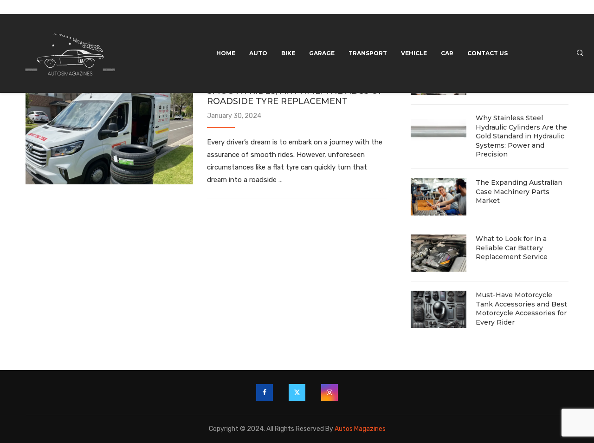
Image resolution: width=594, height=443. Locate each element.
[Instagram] (329, 392)
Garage (322, 53)
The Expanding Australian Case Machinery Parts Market (519, 191)
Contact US (487, 53)
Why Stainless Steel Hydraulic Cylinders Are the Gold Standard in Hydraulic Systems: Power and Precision (521, 136)
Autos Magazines (360, 429)
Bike (288, 53)
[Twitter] (297, 392)
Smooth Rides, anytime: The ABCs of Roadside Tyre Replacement (295, 96)
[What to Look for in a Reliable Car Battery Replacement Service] (438, 253)
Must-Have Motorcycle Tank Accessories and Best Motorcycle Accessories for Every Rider (521, 308)
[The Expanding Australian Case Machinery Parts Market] (438, 196)
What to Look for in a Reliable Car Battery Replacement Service (512, 248)
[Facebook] (264, 392)
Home (225, 53)
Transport (368, 53)
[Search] (580, 54)
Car (447, 53)
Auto (258, 53)
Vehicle (414, 53)
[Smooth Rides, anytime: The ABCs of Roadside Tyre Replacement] (109, 128)
